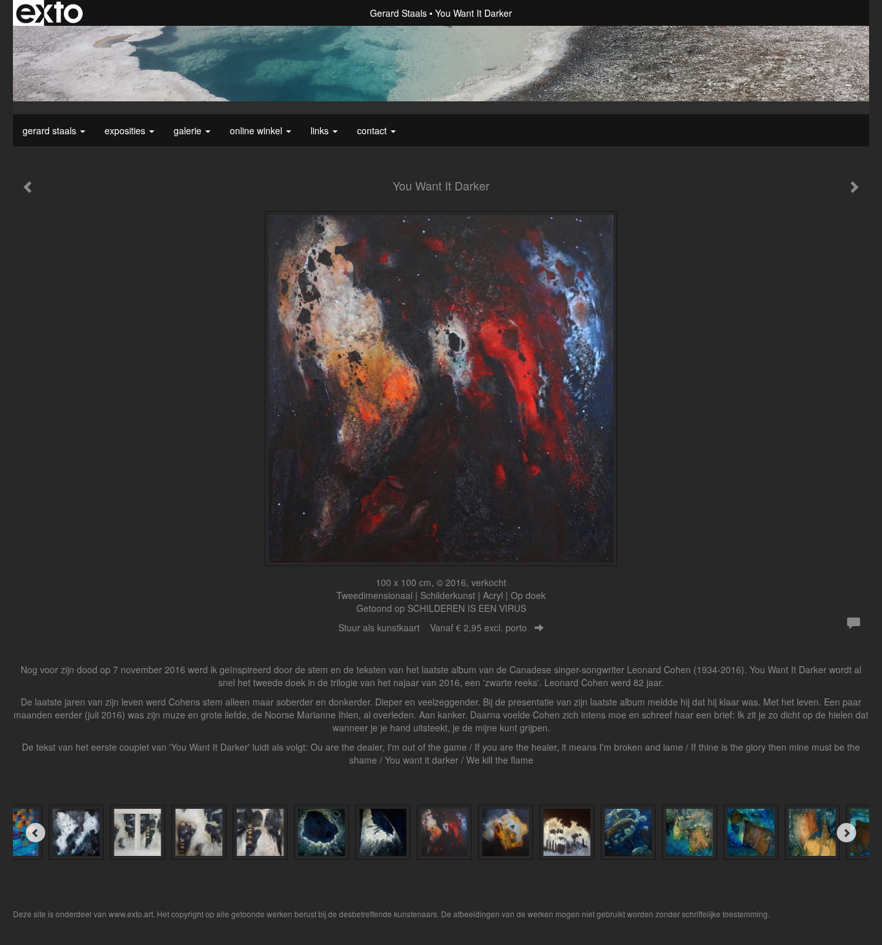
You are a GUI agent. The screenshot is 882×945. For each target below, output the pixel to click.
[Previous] (35, 832)
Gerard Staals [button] (51, 130)
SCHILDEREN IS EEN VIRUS (466, 608)
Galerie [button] (189, 130)
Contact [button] (373, 130)
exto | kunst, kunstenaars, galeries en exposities (49, 13)
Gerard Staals (398, 12)
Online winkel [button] (257, 130)
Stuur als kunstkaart (432, 627)
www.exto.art (130, 913)
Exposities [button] (126, 130)
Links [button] (321, 130)
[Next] (846, 832)
